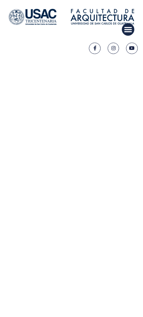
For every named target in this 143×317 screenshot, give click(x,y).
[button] (128, 29)
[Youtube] (132, 48)
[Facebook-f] (95, 48)
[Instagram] (113, 48)
